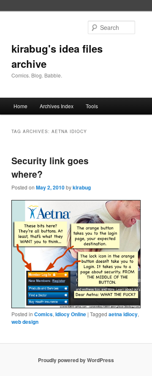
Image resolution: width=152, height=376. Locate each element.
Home (20, 105)
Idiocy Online (70, 314)
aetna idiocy (123, 314)
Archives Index (56, 105)
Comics (43, 314)
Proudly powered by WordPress (76, 360)
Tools (92, 105)
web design (24, 321)
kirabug (82, 187)
